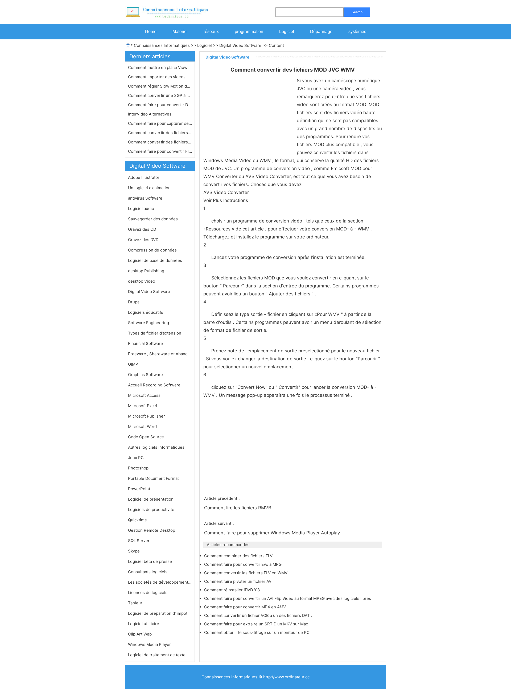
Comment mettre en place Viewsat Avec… (160, 67)
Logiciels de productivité (151, 509)
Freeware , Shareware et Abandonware (160, 353)
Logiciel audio (141, 208)
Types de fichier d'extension (154, 333)
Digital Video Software (240, 45)
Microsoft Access (144, 395)
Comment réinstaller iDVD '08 (232, 589)
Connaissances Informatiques (162, 45)
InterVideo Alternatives (150, 114)
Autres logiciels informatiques (156, 447)
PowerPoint (139, 488)
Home (150, 31)
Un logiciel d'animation (149, 187)
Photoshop (138, 468)
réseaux (211, 31)
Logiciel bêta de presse (150, 561)
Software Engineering (148, 322)
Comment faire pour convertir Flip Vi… (160, 151)
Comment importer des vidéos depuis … (160, 76)
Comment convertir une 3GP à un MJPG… (160, 95)
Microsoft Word (142, 426)
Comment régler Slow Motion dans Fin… (160, 86)
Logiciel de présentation (151, 499)
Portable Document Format (153, 478)
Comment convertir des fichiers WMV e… (160, 132)
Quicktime (137, 519)
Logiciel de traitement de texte (157, 654)
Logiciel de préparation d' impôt (157, 613)
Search (357, 12)
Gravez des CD (142, 229)
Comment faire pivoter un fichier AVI (239, 581)
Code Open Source (146, 436)
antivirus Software (145, 198)
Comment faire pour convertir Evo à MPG (243, 564)
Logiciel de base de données (155, 260)
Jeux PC (136, 457)
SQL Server (139, 540)
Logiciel (286, 31)
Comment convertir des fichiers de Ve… (160, 142)
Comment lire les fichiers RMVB (238, 507)
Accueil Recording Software (154, 384)
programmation (249, 31)
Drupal (134, 301)
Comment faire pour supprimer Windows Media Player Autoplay (272, 532)
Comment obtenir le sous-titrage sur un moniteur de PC (257, 632)
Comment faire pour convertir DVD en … (160, 104)
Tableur (135, 602)
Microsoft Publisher (146, 416)
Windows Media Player (149, 644)
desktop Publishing (146, 270)
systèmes (357, 31)
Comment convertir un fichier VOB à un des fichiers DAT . (258, 615)
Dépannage (321, 31)
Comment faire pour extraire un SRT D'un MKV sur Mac (256, 623)
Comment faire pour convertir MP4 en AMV (245, 606)
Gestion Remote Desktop (151, 530)
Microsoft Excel (142, 405)
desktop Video (141, 281)
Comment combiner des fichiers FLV (239, 555)
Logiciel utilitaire (143, 623)
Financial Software (145, 343)
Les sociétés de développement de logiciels (160, 582)
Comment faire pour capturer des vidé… (160, 123)
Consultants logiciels (147, 571)
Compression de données (152, 250)
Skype (134, 551)
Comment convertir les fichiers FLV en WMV (246, 572)
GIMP (133, 364)
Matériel (180, 31)
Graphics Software (145, 374)
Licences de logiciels (147, 592)
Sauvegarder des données (153, 218)
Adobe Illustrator (143, 177)
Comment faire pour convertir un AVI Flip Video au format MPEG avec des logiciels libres (288, 598)
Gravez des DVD (143, 239)
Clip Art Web (140, 634)
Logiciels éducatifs (145, 312)
